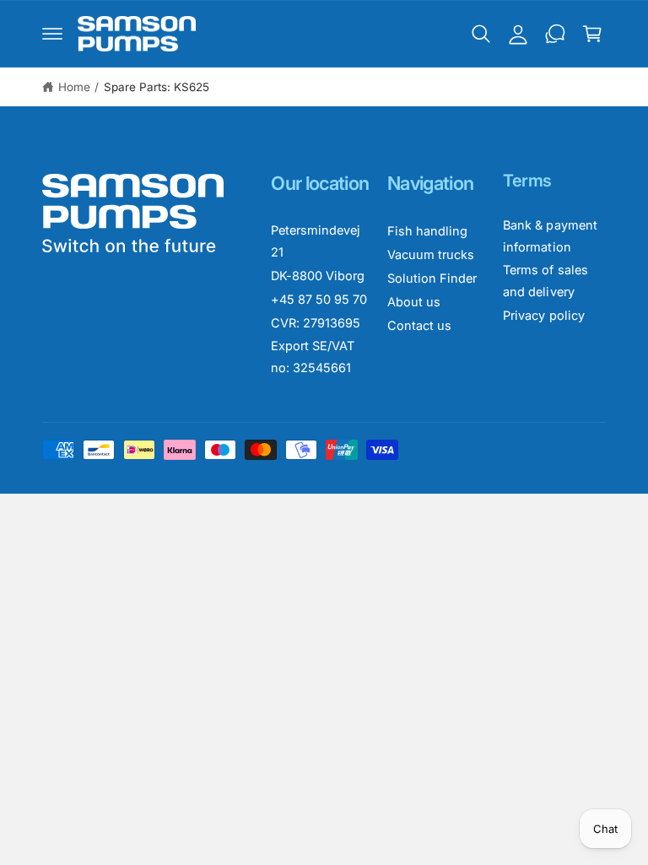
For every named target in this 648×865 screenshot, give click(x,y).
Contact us (419, 325)
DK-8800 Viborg (317, 275)
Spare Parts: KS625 (156, 87)
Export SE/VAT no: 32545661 (312, 356)
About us (413, 302)
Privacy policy (543, 315)
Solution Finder (432, 278)
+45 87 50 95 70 (319, 299)
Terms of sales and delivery (545, 280)
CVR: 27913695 (315, 323)
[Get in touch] (555, 33)
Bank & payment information (550, 236)
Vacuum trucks (430, 254)
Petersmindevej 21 (315, 241)
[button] (52, 33)
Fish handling (427, 231)
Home (74, 87)
